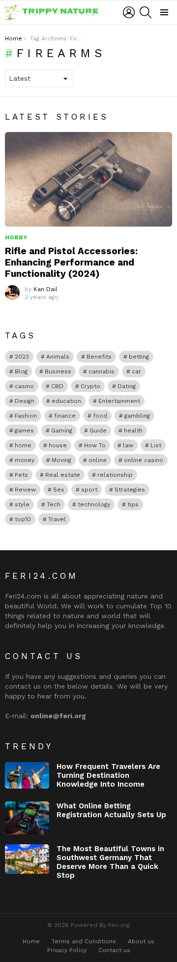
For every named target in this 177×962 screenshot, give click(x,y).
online (97, 460)
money (24, 460)
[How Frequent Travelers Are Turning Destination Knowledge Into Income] (27, 775)
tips (133, 504)
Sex (58, 489)
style (22, 504)
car (136, 371)
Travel (57, 519)
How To (95, 445)
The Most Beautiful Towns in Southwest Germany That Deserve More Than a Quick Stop (110, 862)
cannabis (101, 371)
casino (24, 386)
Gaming (61, 430)
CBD (57, 386)
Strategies (130, 489)
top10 (23, 519)
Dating (127, 386)
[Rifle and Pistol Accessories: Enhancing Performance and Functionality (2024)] (88, 179)
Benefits (99, 356)
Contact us (114, 950)
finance (65, 415)
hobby (16, 237)
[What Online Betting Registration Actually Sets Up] (27, 818)
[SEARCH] (145, 12)
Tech (53, 504)
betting (139, 356)
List (155, 445)
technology (94, 504)
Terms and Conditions (84, 941)
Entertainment (119, 401)
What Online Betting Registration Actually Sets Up (111, 810)
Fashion (26, 415)
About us (141, 941)
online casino (143, 460)
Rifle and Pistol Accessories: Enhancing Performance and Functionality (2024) (71, 262)
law (128, 445)
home (23, 445)
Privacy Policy (67, 950)
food (100, 415)
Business (58, 371)
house (58, 445)
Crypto (90, 386)
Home (31, 941)
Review (25, 489)
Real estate (62, 474)
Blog (21, 371)
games (24, 430)
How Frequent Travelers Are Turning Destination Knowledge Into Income (108, 775)
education (66, 401)
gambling (137, 415)
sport (89, 489)
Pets (21, 474)
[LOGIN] (129, 12)
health (133, 430)
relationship (115, 474)
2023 (22, 356)
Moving (61, 460)
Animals (57, 356)
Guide (98, 430)
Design (24, 401)
